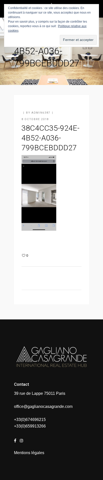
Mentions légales (29, 453)
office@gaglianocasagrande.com (43, 406)
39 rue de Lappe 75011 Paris (39, 393)
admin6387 (41, 112)
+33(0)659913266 (30, 426)
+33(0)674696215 (30, 419)
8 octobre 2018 (35, 119)
